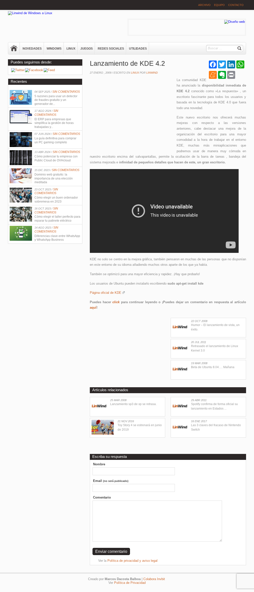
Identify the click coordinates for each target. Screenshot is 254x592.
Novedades (32, 48)
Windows (54, 48)
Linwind (152, 72)
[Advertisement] (131, 113)
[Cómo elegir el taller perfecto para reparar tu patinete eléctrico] (21, 220)
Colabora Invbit (154, 579)
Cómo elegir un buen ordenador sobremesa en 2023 (56, 199)
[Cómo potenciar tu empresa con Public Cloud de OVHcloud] (21, 164)
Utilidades (138, 48)
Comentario (102, 497)
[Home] (14, 48)
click (116, 302)
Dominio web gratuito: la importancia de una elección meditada (53, 178)
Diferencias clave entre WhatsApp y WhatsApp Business (57, 238)
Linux (70, 48)
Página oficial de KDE (105, 293)
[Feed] (49, 70)
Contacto (236, 4)
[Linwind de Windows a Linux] (30, 13)
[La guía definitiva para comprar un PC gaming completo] (21, 146)
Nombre (99, 464)
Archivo (204, 4)
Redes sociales (111, 48)
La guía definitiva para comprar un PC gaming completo (55, 140)
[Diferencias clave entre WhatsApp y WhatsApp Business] (21, 239)
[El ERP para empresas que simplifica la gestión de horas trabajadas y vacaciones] (21, 123)
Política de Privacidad (130, 583)
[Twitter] (18, 70)
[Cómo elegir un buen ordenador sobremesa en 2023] (21, 201)
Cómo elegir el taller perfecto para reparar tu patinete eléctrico (57, 218)
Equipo (219, 4)
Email (110, 481)
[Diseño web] (234, 22)
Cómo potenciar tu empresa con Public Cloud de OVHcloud (56, 158)
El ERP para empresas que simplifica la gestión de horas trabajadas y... (54, 123)
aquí (93, 307)
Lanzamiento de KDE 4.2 (127, 63)
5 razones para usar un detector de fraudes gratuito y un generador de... (55, 100)
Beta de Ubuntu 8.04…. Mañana (212, 367)
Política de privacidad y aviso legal (132, 560)
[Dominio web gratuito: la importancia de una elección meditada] (21, 182)
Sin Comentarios (66, 91)
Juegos (86, 48)
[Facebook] (34, 70)
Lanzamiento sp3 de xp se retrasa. (133, 404)
